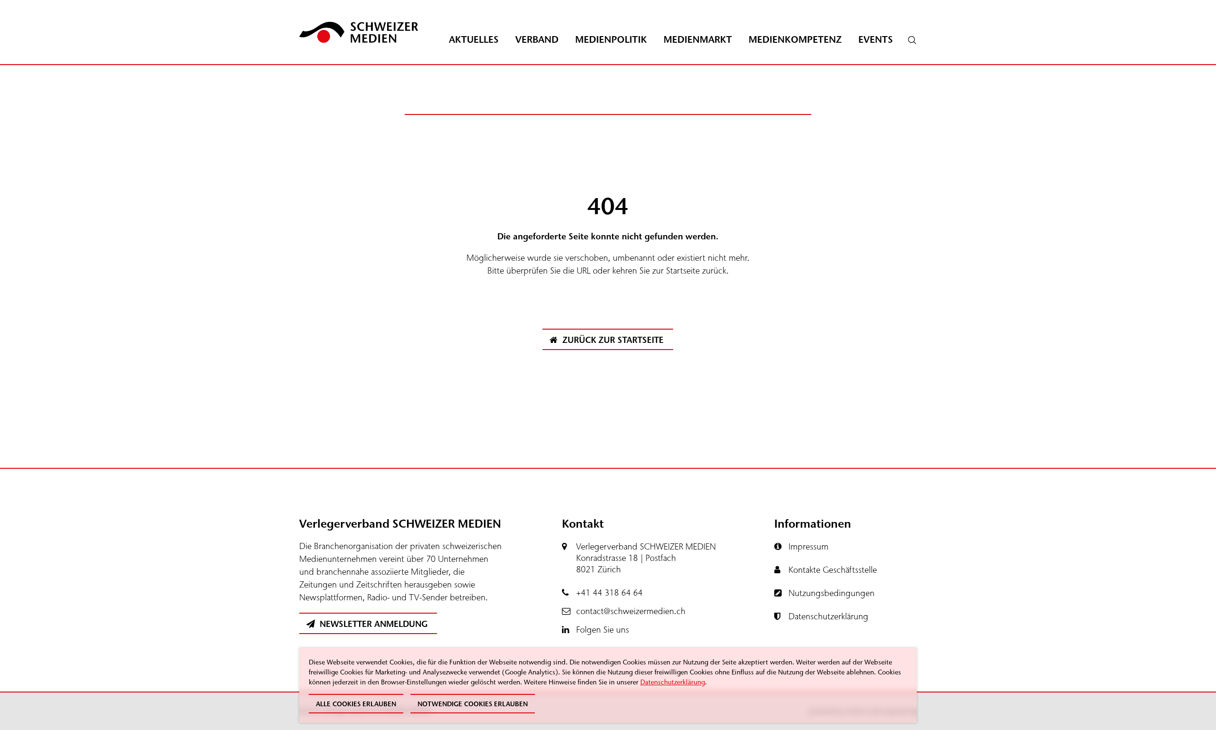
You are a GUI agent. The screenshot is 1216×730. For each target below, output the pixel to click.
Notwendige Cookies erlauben (473, 704)
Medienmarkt (698, 39)
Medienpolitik (611, 39)
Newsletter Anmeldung (372, 624)
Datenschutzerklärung (672, 682)
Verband (537, 39)
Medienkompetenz (795, 39)
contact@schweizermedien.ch (630, 611)
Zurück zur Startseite (612, 340)
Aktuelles (474, 39)
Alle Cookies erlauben (356, 704)
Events (875, 39)
